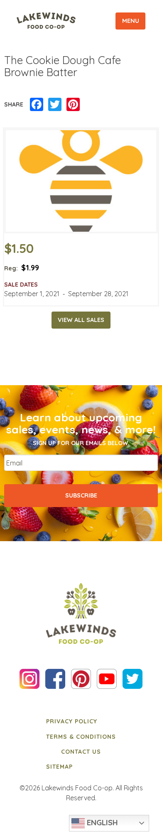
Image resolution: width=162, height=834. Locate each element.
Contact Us (81, 751)
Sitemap (59, 766)
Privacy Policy (71, 721)
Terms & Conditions (81, 736)
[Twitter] (54, 105)
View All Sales (81, 320)
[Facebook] (36, 105)
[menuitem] (81, 721)
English (101, 822)
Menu (130, 21)
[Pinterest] (73, 105)
